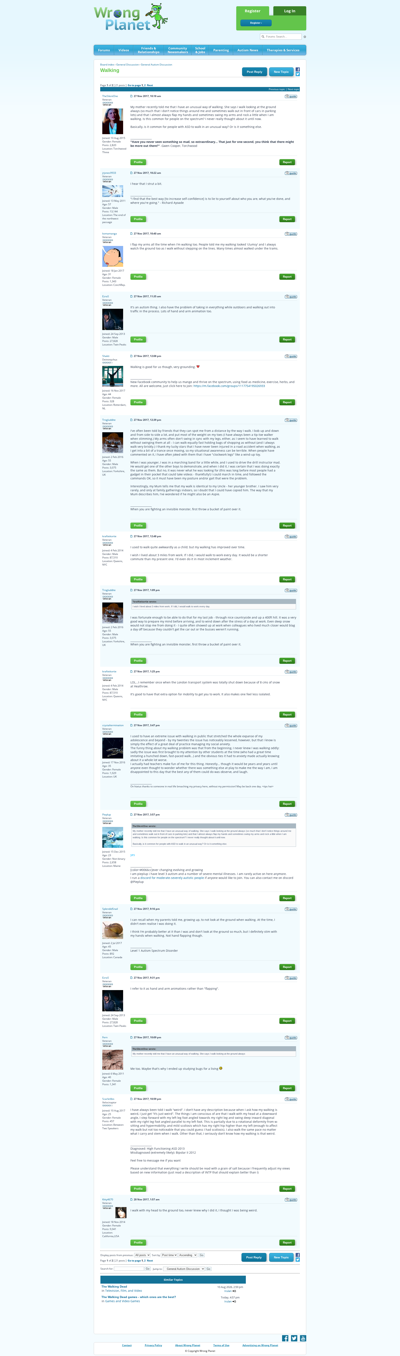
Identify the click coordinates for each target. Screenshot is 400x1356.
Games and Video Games (122, 1301)
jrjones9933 (109, 173)
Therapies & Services (283, 50)
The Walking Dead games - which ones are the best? (138, 1297)
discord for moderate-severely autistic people (172, 878)
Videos (124, 50)
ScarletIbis (108, 1099)
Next (150, 85)
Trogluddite (109, 420)
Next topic (293, 89)
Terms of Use (221, 1345)
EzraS (105, 296)
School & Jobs (200, 50)
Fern (105, 1037)
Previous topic (277, 89)
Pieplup (106, 814)
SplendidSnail (110, 909)
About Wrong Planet (187, 1345)
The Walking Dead (114, 1286)
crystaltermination (113, 725)
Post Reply (254, 71)
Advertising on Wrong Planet (260, 1345)
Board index (107, 64)
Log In (289, 10)
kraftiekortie (109, 536)
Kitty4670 (107, 1199)
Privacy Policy (153, 1345)
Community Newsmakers (178, 50)
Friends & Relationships (148, 50)
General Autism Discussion (156, 64)
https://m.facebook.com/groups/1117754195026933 (229, 386)
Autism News (248, 50)
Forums (104, 50)
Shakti (105, 356)
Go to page (134, 85)
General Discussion (127, 64)
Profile (138, 162)
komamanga (109, 233)
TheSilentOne (110, 96)
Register (252, 10)
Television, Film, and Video (123, 1291)
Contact (127, 1345)
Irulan (228, 1291)
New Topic (281, 71)
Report (287, 162)
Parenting (221, 50)
